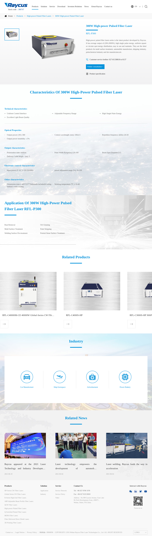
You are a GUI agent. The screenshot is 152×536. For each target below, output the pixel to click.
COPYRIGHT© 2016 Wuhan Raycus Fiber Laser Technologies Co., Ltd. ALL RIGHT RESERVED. (89, 532)
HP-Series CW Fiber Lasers (14, 491)
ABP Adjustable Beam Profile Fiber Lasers (19, 501)
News (86, 6)
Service (52, 6)
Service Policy (60, 494)
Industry (43, 494)
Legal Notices (19, 532)
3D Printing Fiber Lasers (13, 523)
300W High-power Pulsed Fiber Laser (69, 16)
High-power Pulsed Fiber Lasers (39, 16)
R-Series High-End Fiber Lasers (15, 498)
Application (44, 491)
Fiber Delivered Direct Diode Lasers (17, 519)
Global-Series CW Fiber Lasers (15, 494)
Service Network (61, 491)
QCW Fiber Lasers (11, 505)
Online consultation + (95, 67)
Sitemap (42, 532)
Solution (44, 6)
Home (10, 16)
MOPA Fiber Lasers (11, 516)
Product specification (97, 74)
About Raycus (96, 6)
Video (57, 498)
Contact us (108, 6)
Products (35, 6)
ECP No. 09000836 (46, 532)
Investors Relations (75, 6)
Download (61, 6)
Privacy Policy (32, 532)
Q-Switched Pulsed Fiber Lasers (15, 512)
